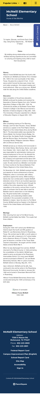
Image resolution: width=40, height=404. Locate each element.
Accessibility (20, 365)
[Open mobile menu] (35, 3)
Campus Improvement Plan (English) (20, 354)
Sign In (20, 368)
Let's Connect (37, 33)
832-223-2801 (22, 346)
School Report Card (20, 358)
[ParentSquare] (20, 384)
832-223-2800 (23, 343)
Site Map (20, 361)
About (5, 25)
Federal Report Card (20, 351)
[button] (11, 3)
